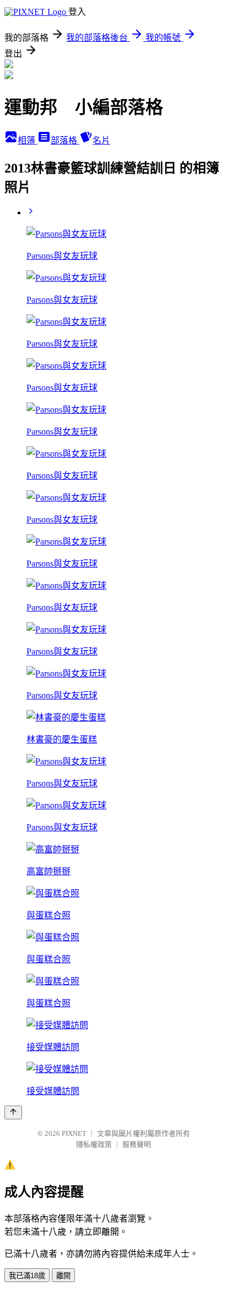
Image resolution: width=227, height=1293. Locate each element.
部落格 (65, 140)
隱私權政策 (94, 1144)
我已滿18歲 (27, 1276)
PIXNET (74, 1133)
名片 (101, 140)
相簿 (27, 140)
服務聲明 (136, 1144)
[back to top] (13, 1112)
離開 (63, 1276)
